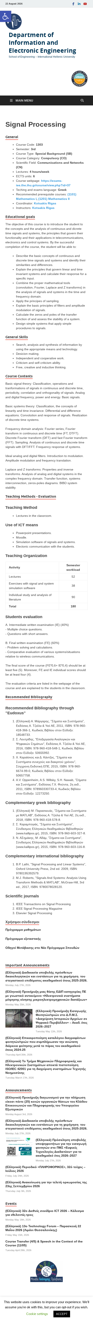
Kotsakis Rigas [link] (45, 203)
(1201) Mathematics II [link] (54, 199)
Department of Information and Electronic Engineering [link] (42, 43)
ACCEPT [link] (61, 1314)
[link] (5, 16)
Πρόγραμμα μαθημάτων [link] (23, 929)
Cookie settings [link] (37, 1314)
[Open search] (82, 101)
